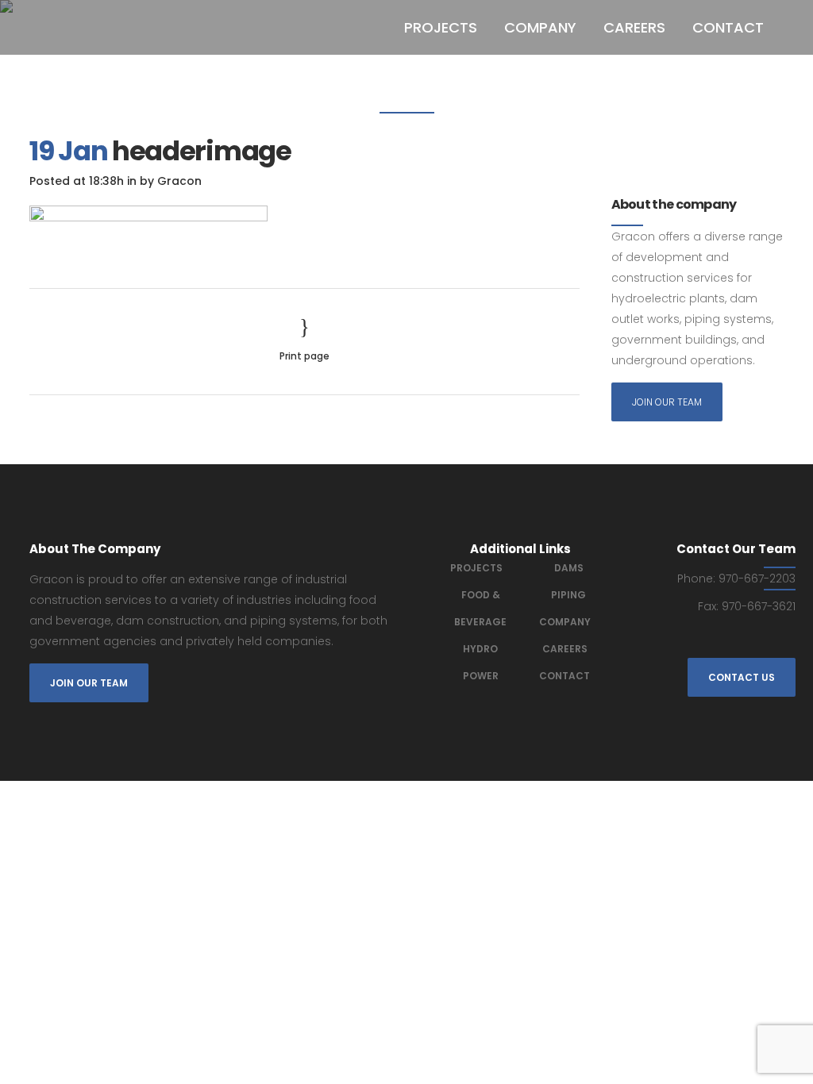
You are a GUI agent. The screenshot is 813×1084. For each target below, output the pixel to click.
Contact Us (741, 677)
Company (565, 621)
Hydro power (481, 662)
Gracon (179, 181)
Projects (476, 568)
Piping (568, 595)
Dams (569, 568)
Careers (565, 648)
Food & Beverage (480, 608)
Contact (564, 675)
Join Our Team (667, 402)
